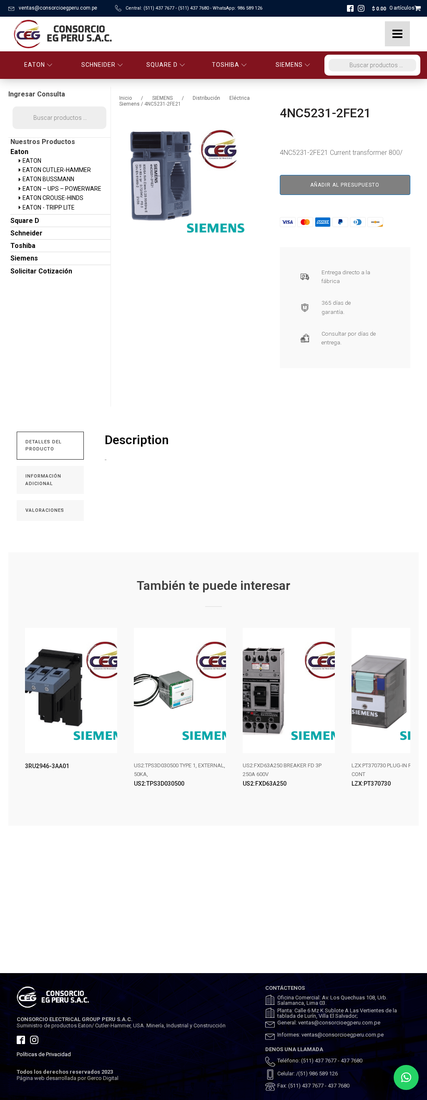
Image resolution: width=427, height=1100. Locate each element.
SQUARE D (162, 64)
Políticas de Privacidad (44, 1054)
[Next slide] (403, 714)
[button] (406, 1077)
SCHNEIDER (98, 64)
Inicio (125, 98)
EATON (34, 64)
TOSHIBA (225, 64)
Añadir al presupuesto (344, 185)
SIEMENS (289, 64)
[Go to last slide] (23, 714)
